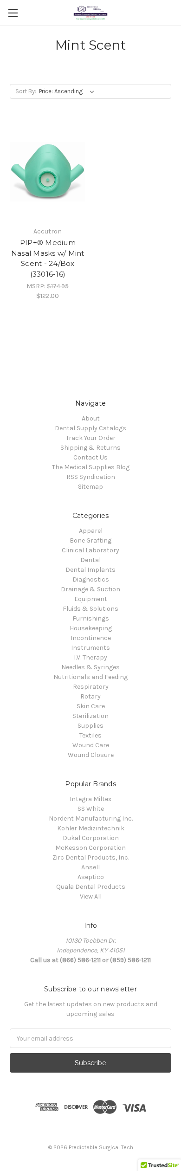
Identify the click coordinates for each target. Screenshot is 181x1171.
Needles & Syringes (90, 667)
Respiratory (91, 687)
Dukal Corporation (91, 838)
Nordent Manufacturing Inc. (91, 818)
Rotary (90, 696)
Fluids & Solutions (90, 609)
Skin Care (91, 706)
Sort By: (25, 91)
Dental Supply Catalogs (90, 428)
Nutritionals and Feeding (90, 677)
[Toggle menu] (13, 13)
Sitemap (90, 487)
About (91, 418)
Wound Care (90, 745)
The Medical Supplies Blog (90, 467)
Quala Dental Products (90, 887)
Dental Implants (90, 570)
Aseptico (91, 877)
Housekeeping (91, 628)
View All (91, 896)
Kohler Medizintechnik (90, 828)
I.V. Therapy (90, 657)
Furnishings (90, 618)
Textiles (90, 735)
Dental (90, 560)
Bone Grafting (90, 540)
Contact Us (90, 457)
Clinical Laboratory (90, 550)
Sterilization (90, 716)
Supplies (90, 726)
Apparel (91, 531)
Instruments (90, 648)
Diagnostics (90, 579)
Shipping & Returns (90, 448)
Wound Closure (91, 755)
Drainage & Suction (90, 589)
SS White (91, 809)
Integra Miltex (90, 799)
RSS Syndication (90, 477)
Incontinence (91, 638)
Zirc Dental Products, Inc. (90, 857)
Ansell (90, 867)
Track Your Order (91, 438)
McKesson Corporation (90, 848)
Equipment (90, 599)
